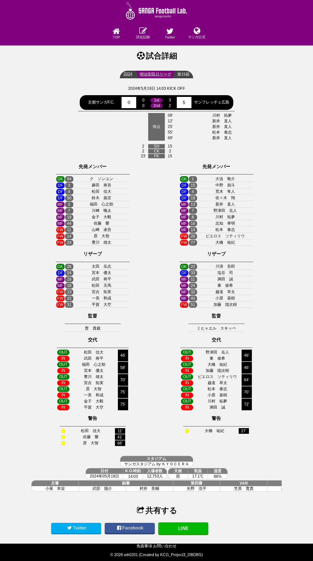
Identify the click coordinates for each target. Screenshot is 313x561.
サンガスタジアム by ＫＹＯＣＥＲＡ (156, 464)
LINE (183, 528)
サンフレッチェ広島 (211, 102)
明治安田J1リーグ (155, 74)
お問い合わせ (165, 546)
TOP (116, 37)
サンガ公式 (196, 37)
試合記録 (143, 37)
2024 (127, 74)
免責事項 (144, 546)
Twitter (170, 37)
